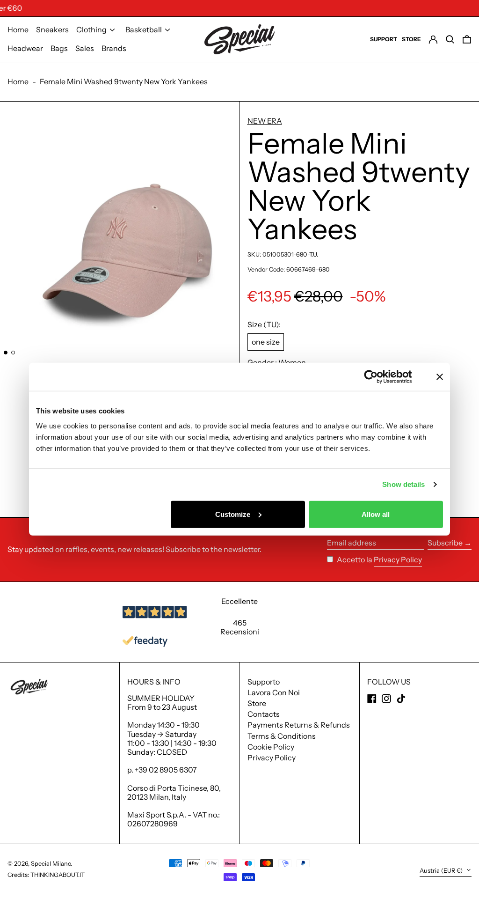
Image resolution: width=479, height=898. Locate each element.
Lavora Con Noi (273, 692)
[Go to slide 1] (5, 352)
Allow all (376, 514)
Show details (403, 484)
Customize (232, 514)
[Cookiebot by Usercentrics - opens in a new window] (378, 377)
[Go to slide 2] (13, 352)
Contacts (263, 714)
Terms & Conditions (281, 736)
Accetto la (355, 559)
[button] (127, 229)
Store (256, 703)
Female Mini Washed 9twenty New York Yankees (124, 81)
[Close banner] (439, 377)
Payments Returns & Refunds (298, 724)
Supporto (263, 681)
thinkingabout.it (57, 874)
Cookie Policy (270, 746)
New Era (264, 120)
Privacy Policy (398, 559)
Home (18, 81)
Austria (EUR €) (442, 870)
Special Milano (51, 863)
